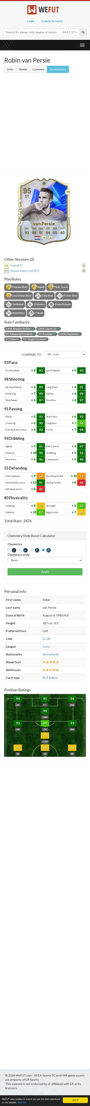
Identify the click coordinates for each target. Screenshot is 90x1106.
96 (41, 459)
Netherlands (51, 654)
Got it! (75, 1100)
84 (81, 423)
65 (81, 512)
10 (75, 476)
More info (22, 1102)
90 (41, 423)
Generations (58, 69)
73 (18, 747)
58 (41, 476)
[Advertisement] (45, 121)
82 (81, 506)
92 (41, 417)
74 (45, 735)
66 (45, 747)
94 (81, 430)
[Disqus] (45, 918)
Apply (45, 571)
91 (41, 446)
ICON (46, 638)
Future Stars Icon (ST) (24, 270)
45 (41, 489)
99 (41, 387)
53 (81, 476)
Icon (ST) (16, 265)
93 (41, 370)
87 (41, 512)
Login (31, 21)
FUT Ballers (50, 677)
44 (81, 483)
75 (41, 506)
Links (10, 69)
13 (34, 482)
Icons (46, 646)
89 (45, 723)
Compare (38, 69)
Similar (23, 69)
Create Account (52, 21)
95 (81, 387)
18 (34, 453)
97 (41, 400)
